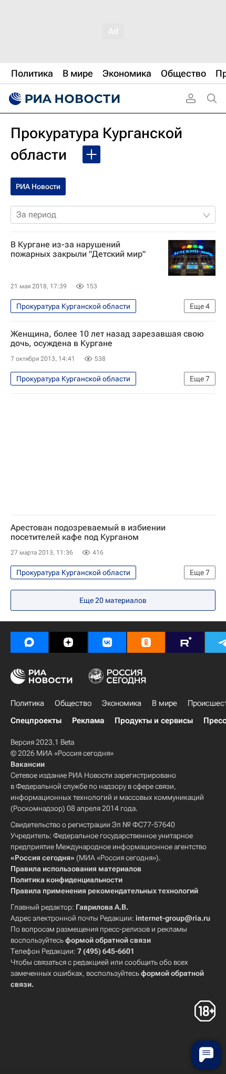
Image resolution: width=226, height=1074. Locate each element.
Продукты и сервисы (154, 720)
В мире (164, 703)
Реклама (88, 720)
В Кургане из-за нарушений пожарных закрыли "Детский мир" (78, 249)
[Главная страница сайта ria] (63, 98)
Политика (27, 703)
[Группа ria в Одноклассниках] (146, 642)
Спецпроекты (36, 720)
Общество (73, 703)
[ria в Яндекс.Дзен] (68, 642)
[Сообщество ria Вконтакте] (107, 642)
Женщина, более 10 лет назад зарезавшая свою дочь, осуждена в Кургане (107, 338)
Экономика (121, 703)
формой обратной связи (108, 940)
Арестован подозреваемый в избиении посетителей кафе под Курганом (88, 532)
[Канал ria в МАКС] (29, 642)
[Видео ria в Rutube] (185, 642)
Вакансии (28, 764)
